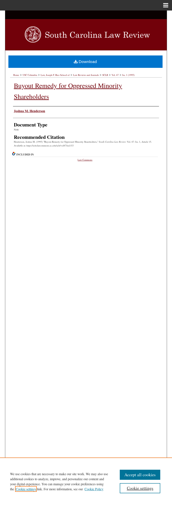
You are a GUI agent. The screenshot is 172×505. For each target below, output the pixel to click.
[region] (86, 481)
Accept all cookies (140, 474)
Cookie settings (26, 489)
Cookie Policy (94, 489)
